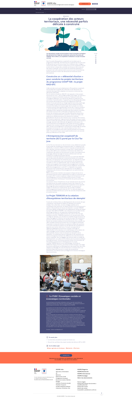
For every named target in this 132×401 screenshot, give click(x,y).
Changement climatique (62, 378)
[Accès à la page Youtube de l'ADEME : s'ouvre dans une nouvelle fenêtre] (97, 4)
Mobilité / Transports (61, 384)
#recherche (69, 348)
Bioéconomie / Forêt (61, 376)
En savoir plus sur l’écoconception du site (43, 379)
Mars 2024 (54, 9)
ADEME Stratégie (82, 376)
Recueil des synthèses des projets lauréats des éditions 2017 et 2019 (66, 342)
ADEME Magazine (82, 369)
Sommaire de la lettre (40, 12)
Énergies (58, 381)
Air (56, 373)
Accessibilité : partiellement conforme (86, 389)
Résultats (66, 16)
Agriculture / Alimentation (62, 371)
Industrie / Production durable (63, 383)
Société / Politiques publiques (63, 386)
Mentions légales (81, 382)
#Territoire (76, 348)
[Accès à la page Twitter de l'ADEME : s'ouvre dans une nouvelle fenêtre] (93, 4)
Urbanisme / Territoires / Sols (63, 388)
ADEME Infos (51, 3)
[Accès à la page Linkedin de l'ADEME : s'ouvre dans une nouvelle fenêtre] (95, 4)
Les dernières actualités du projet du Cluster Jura (61, 339)
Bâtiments (58, 375)
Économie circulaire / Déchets (63, 380)
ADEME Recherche (83, 371)
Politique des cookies (82, 386)
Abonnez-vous (84, 3)
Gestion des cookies (82, 388)
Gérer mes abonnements (84, 378)
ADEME (63, 396)
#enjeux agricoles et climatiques (56, 348)
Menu (37, 9)
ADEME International (83, 373)
